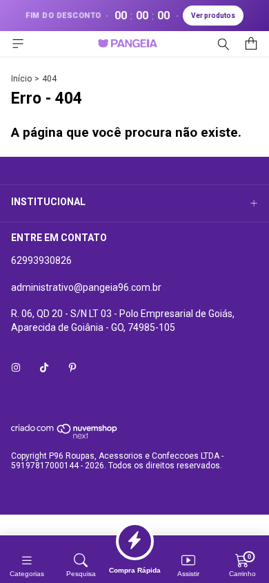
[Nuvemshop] (64, 436)
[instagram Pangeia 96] (16, 367)
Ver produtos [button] (213, 15)
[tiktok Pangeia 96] (44, 367)
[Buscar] (223, 44)
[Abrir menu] (18, 44)
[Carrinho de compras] (251, 44)
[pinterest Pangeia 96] (72, 367)
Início (21, 79)
